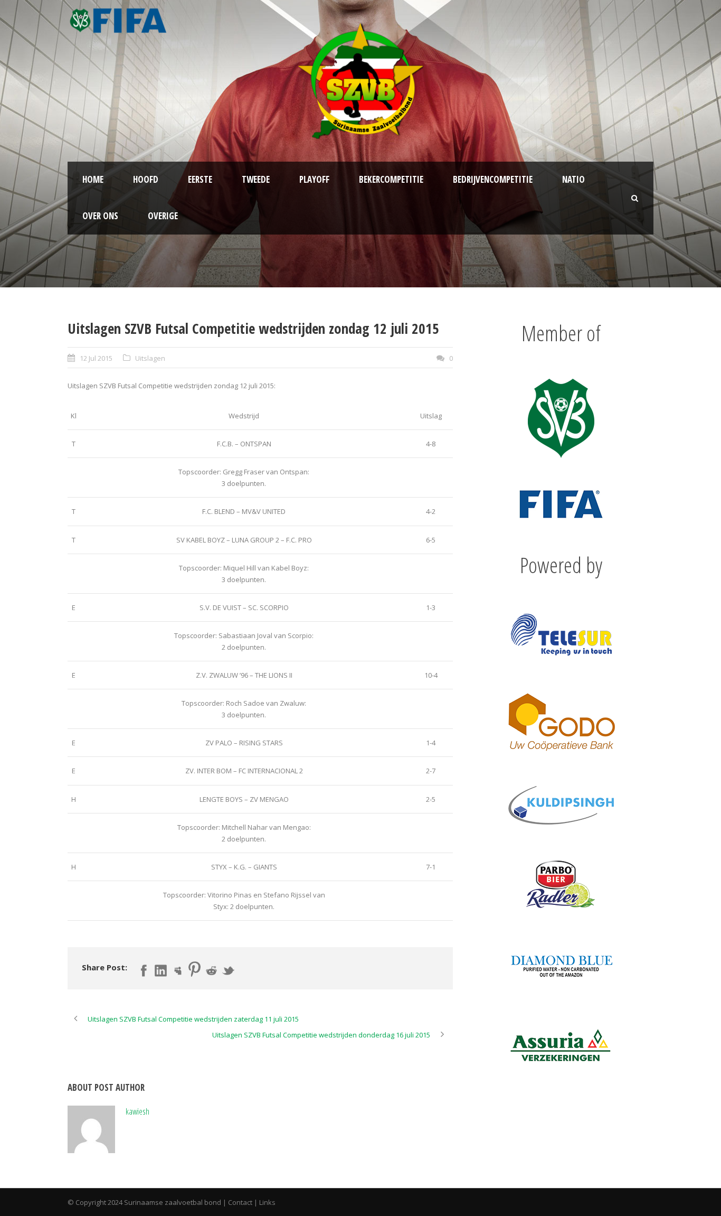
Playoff (314, 179)
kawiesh (137, 1111)
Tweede (256, 179)
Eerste (200, 179)
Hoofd (145, 179)
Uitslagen (150, 358)
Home (92, 179)
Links (267, 1202)
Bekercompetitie (391, 179)
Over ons (100, 216)
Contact (240, 1202)
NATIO (573, 179)
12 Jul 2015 (96, 358)
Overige (163, 216)
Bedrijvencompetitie (493, 179)
